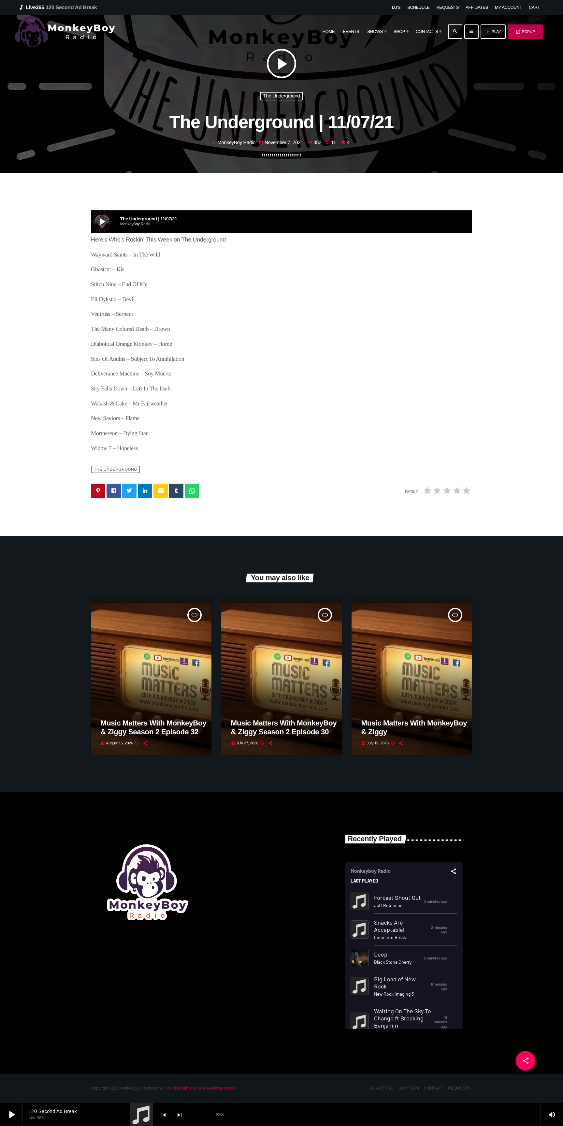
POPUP (525, 31)
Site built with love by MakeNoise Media (200, 1088)
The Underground (281, 96)
